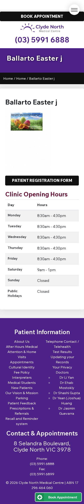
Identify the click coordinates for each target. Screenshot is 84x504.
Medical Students (22, 382)
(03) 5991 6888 (42, 39)
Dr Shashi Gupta (66, 393)
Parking (22, 398)
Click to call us (42, 4)
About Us (22, 341)
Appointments (22, 362)
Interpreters (22, 377)
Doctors (62, 372)
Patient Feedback (22, 403)
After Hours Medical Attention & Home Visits (22, 351)
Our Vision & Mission (21, 393)
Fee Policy (22, 372)
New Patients (22, 388)
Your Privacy (62, 367)
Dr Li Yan (66, 377)
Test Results (62, 352)
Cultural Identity (22, 367)
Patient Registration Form (42, 180)
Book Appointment (62, 497)
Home (8, 78)
